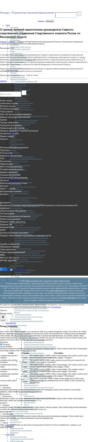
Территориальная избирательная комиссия (23, 197)
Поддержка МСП (15, 329)
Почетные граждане (9, 108)
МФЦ (2, 254)
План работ (18, 274)
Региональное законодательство (34, 342)
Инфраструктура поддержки (19, 411)
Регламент (13, 150)
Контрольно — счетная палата (19, 200)
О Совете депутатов (16, 139)
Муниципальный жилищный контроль (22, 278)
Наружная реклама (21, 85)
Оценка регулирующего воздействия (26, 120)
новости (3, 81)
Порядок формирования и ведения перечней (38, 344)
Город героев (6, 111)
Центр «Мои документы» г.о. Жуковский (23, 219)
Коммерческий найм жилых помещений (22, 187)
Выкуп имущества (29, 402)
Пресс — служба (7, 188)
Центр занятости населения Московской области (25, 227)
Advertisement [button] (6, 411)
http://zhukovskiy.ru (69, 298)
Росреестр (13, 268)
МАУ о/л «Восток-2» (9, 257)
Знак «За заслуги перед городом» (20, 47)
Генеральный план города (12, 128)
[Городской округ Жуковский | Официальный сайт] (33, 12)
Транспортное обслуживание (24, 103)
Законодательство (15, 422)
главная (41, 21)
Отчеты (17, 276)
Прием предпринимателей (18, 325)
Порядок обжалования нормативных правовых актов (25, 235)
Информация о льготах (31, 368)
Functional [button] (4, 385)
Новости (12, 66)
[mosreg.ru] (5, 12)
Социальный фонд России (18, 223)
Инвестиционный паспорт (18, 437)
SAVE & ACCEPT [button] (6, 427)
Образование (6, 163)
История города (15, 40)
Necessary (6, 344)
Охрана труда (14, 153)
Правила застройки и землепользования (19, 130)
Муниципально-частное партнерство (22, 439)
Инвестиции (10, 434)
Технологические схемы (22, 105)
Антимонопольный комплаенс (14, 232)
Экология (4, 180)
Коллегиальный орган (26, 379)
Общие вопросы (29, 396)
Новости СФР (19, 225)
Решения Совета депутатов (12, 221)
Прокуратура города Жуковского (20, 202)
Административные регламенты (34, 353)
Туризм (12, 51)
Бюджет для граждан (16, 266)
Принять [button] (3, 310)
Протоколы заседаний (31, 385)
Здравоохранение (20, 99)
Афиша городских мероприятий (20, 49)
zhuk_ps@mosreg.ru (57, 290)
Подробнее (56, 307)
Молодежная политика (10, 191)
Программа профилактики (23, 248)
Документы (5, 202)
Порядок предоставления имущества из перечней (39, 347)
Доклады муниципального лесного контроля (29, 317)
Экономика (18, 88)
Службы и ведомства (10, 244)
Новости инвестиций (16, 441)
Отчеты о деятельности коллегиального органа (39, 387)
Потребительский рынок (22, 107)
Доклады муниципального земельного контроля (30, 255)
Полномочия (6, 152)
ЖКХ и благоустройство (11, 166)
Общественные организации (19, 193)
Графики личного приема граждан (21, 430)
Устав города (6, 100)
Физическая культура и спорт (24, 109)
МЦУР (3, 230)
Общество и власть (12, 180)
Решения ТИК (6, 224)
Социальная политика (21, 101)
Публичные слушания (10, 219)
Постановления (15, 163)
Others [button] (2, 420)
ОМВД (12, 195)
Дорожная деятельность (22, 124)
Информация (14, 432)
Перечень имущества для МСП (33, 364)
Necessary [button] (4, 342)
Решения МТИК (7, 227)
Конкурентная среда (16, 189)
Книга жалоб (14, 420)
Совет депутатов (7, 249)
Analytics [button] (3, 403)
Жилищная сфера (20, 83)
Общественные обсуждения (19, 161)
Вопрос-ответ (23, 394)
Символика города (9, 103)
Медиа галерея (7, 136)
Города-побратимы (16, 53)
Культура (17, 112)
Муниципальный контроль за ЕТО (20, 319)
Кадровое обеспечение (17, 77)
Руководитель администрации (14, 147)
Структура (13, 73)
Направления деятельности (18, 79)
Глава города (14, 27)
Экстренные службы (9, 133)
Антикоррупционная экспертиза (15, 216)
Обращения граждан (16, 428)
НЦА (2, 158)
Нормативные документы (23, 272)
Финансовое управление (22, 90)
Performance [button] (5, 394)
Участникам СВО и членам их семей (26, 81)
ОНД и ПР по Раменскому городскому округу (24, 229)
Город (8, 25)
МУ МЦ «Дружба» (8, 260)
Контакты (4, 194)
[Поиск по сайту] (79, 13)
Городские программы (11, 125)
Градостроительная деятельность (25, 122)
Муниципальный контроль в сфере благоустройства (26, 321)
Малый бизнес (11, 323)
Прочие (26, 405)
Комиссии (13, 142)
